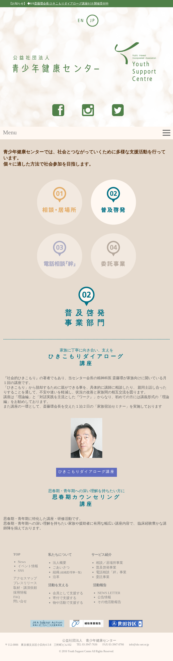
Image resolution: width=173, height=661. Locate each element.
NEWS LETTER (109, 593)
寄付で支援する (64, 598)
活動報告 (100, 585)
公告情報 (104, 597)
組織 (67, 572)
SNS (21, 570)
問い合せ (20, 601)
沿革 (56, 577)
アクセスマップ (25, 578)
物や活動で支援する (68, 602)
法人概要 (59, 563)
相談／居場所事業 (109, 563)
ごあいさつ (61, 567)
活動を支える (58, 585)
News (22, 562)
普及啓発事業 (106, 567)
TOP (16, 554)
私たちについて (60, 554)
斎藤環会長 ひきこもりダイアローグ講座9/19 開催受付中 (71, 3)
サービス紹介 (101, 554)
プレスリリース (25, 583)
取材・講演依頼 (25, 588)
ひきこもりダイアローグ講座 (86, 471)
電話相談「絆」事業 (111, 572)
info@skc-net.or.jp (139, 644)
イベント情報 (28, 566)
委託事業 (102, 577)
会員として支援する (68, 593)
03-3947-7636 (89, 644)
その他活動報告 (109, 602)
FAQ (16, 597)
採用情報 (20, 592)
